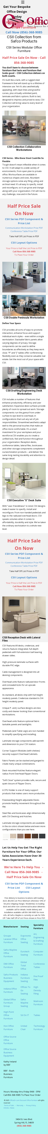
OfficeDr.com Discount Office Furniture (24, 1100)
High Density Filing (37, 990)
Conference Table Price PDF (24, 231)
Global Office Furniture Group (10, 1002)
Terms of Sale (9, 1105)
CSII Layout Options (24, 242)
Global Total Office (24, 965)
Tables (37, 1015)
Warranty (20, 1105)
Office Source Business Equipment (10, 1052)
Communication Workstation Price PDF (24, 227)
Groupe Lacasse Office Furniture (10, 939)
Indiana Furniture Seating (25, 978)
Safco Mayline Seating (24, 1002)
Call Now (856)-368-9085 (24, 32)
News (12, 1108)
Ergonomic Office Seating (26, 939)
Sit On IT (25, 1015)
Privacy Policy (31, 1105)
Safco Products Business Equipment (11, 978)
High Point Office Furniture (9, 1015)
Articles (6, 1108)
